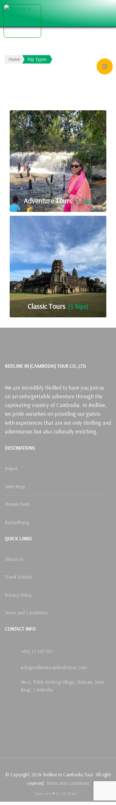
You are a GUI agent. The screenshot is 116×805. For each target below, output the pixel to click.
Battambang (17, 522)
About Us (14, 559)
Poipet (11, 468)
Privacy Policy (18, 595)
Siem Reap (15, 486)
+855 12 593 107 (37, 651)
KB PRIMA (69, 793)
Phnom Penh (17, 504)
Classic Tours (46, 306)
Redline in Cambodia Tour (36, 44)
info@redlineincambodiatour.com (54, 667)
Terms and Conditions (26, 613)
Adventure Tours (48, 200)
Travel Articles (18, 577)
